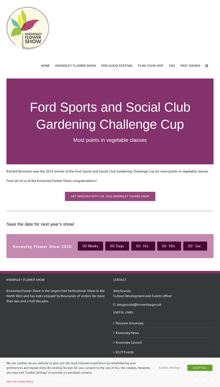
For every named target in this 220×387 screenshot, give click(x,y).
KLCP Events (125, 352)
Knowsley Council (129, 342)
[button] (206, 65)
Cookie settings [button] (169, 368)
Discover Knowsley (130, 323)
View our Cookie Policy (19, 381)
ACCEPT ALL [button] (200, 368)
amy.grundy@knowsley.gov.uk (139, 304)
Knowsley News (127, 333)
